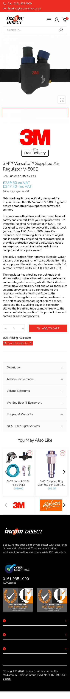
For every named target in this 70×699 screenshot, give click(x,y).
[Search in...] (60, 30)
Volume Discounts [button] (18, 391)
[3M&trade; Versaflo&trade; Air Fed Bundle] (18, 464)
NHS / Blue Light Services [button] (23, 426)
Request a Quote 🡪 (18, 343)
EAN (5, 176)
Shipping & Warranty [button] (20, 414)
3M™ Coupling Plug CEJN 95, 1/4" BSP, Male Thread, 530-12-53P (51, 485)
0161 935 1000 (16, 578)
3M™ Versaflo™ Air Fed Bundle (18, 483)
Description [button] (14, 367)
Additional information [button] (20, 379)
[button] (66, 71)
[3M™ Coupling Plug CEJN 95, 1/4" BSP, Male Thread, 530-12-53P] (52, 464)
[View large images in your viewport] (61, 99)
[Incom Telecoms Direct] (19, 505)
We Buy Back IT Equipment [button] (24, 403)
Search (7, 679)
